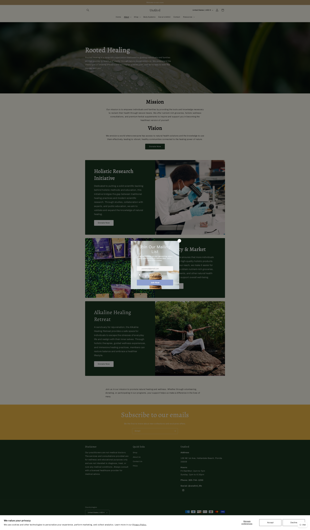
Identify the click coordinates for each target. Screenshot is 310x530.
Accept (270, 522)
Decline (293, 522)
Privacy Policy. (139, 525)
